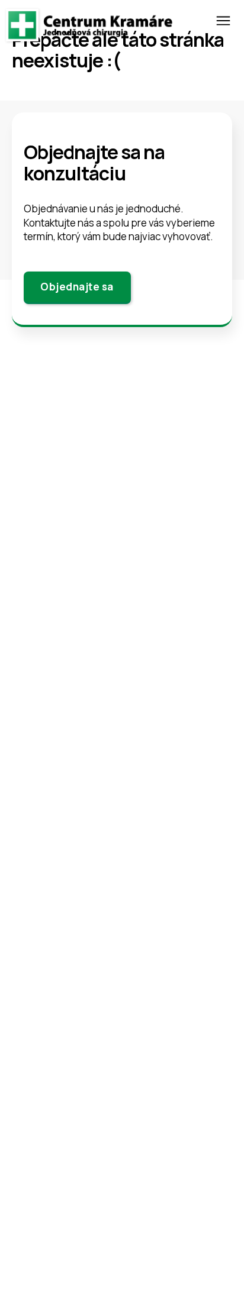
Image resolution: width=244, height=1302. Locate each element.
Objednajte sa (77, 286)
